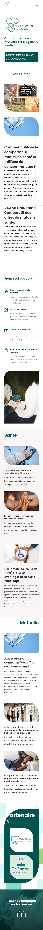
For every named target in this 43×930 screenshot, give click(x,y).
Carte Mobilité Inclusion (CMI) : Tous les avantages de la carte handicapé (20, 575)
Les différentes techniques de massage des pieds (18, 517)
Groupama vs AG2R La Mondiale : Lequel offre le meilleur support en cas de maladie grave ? (21, 778)
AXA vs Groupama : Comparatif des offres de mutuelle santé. (20, 215)
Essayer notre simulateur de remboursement (19, 57)
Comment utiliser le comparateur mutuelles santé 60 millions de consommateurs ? (21, 157)
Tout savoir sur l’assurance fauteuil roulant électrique (17, 472)
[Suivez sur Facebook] (21, 915)
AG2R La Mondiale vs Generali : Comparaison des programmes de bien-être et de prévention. (21, 730)
